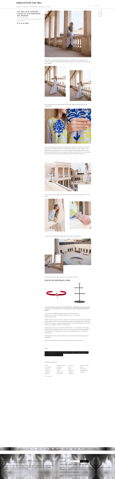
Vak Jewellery (83, 368)
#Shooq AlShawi (48, 354)
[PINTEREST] (95, 5)
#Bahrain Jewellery (68, 352)
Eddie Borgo (71, 370)
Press (68, 472)
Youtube (61, 315)
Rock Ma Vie (71, 373)
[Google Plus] (20, 23)
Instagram (47, 315)
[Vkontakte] (23, 23)
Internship (73, 472)
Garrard (81, 367)
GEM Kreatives (84, 335)
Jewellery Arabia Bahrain (21, 20)
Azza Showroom (25, 19)
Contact (65, 472)
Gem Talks (25, 6)
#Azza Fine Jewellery (57, 352)
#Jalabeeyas (85, 352)
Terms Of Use (70, 475)
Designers (37, 19)
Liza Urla (19, 17)
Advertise (77, 472)
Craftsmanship (33, 6)
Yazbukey (70, 372)
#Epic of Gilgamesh (77, 352)
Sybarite (58, 370)
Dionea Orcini (48, 370)
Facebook (55, 315)
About (61, 472)
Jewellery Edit (42, 6)
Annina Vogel (59, 373)
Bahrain (29, 19)
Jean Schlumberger (84, 365)
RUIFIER (47, 373)
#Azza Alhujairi (48, 352)
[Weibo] (25, 23)
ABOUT (49, 6)
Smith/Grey (82, 372)
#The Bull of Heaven (58, 354)
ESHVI (69, 368)
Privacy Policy (63, 475)
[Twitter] (18, 23)
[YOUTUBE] (98, 5)
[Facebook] (29, 23)
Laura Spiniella (48, 367)
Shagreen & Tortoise (60, 365)
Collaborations (33, 19)
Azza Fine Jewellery (20, 19)
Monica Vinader (59, 372)
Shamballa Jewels (84, 370)
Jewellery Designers (51, 362)
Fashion (40, 19)
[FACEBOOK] (92, 5)
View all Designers (48, 376)
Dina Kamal (70, 365)
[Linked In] (21, 23)
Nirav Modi (47, 372)
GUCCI (46, 365)
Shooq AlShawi (49, 106)
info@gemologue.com (51, 316)
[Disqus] (57, 395)
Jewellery (19, 6)
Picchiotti (47, 368)
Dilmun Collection (61, 104)
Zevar (69, 367)
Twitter (50, 315)
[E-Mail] (27, 23)
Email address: (63, 461)
